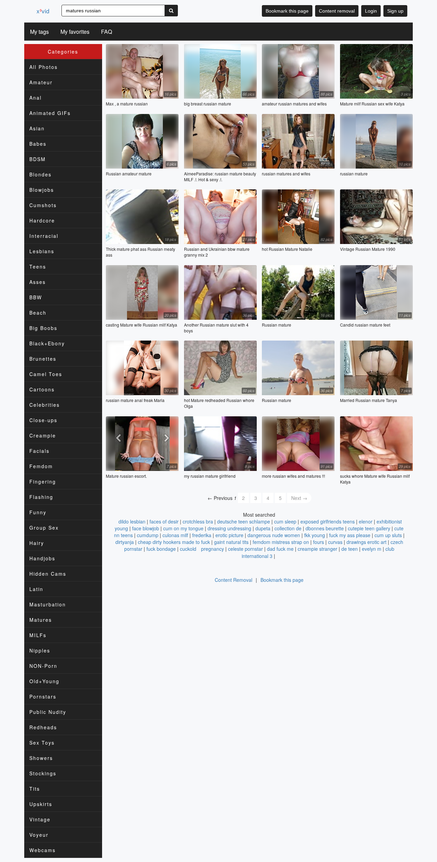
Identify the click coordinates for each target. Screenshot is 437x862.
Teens (37, 266)
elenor (365, 521)
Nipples (39, 650)
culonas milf (175, 535)
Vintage (40, 819)
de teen (349, 548)
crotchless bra (198, 521)
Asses (37, 281)
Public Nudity (47, 711)
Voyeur (38, 834)
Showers (41, 758)
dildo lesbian (131, 521)
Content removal (337, 11)
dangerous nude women (274, 535)
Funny (37, 512)
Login (371, 11)
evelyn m (371, 548)
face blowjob (145, 528)
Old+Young (44, 681)
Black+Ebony (47, 343)
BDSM (37, 159)
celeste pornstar (245, 548)
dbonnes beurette (325, 528)
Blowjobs (41, 189)
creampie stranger (317, 548)
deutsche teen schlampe (243, 521)
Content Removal (233, 579)
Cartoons (42, 389)
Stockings (42, 773)
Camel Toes (45, 374)
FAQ (106, 31)
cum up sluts (388, 535)
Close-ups (43, 420)
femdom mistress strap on (281, 541)
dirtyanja (124, 541)
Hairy (36, 543)
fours (318, 541)
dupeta (262, 528)
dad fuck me (280, 548)
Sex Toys (42, 742)
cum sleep (285, 521)
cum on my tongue (183, 528)
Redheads (43, 727)
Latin (36, 589)
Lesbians (41, 251)
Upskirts (40, 804)
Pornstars (42, 696)
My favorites (74, 31)
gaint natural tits (231, 541)
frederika (201, 535)
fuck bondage (161, 548)
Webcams (42, 850)
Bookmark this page (287, 11)
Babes (37, 143)
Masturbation (47, 604)
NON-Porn (43, 665)
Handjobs (42, 558)
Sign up (395, 11)
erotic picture (229, 535)
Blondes (40, 174)
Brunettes (42, 358)
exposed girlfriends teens (327, 521)
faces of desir (164, 521)
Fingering (42, 481)
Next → (299, 497)
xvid (43, 10)
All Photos (43, 66)
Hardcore (42, 220)
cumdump (147, 535)
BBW (35, 297)
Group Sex (44, 527)
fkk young (314, 535)
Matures (40, 619)
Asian (37, 128)
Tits (34, 788)
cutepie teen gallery (369, 528)
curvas (335, 541)
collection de (287, 528)
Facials (39, 450)
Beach (37, 312)
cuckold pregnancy (202, 548)
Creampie (42, 435)
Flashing (41, 496)
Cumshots (43, 205)
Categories (63, 51)
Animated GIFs (50, 113)
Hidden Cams (47, 573)
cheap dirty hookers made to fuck (174, 541)
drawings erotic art (366, 541)
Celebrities (44, 404)
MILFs (37, 635)
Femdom (41, 466)
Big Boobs (43, 328)
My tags (39, 31)
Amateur (41, 82)
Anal (35, 97)
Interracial (43, 235)
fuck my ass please (349, 535)
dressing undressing (229, 528)
